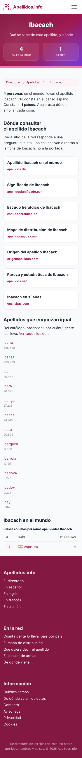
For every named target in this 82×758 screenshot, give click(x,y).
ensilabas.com (18, 303)
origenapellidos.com (22, 259)
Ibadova (10, 473)
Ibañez (8, 357)
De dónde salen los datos (24, 698)
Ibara (7, 386)
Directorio (13, 82)
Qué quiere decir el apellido (26, 649)
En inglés (10, 593)
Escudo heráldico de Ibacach (33, 207)
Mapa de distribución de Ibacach (37, 229)
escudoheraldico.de (22, 214)
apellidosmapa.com (22, 236)
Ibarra (8, 342)
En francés (12, 600)
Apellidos (32, 82)
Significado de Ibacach (28, 184)
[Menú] (74, 7)
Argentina (31, 546)
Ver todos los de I (33, 333)
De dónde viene (16, 662)
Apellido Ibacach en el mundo (34, 162)
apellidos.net (17, 281)
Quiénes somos (16, 692)
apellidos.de (16, 169)
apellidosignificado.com (25, 191)
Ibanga (9, 400)
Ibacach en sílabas (24, 297)
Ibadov (9, 487)
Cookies (10, 724)
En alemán (12, 606)
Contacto (11, 705)
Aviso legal (12, 711)
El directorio (13, 581)
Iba (6, 371)
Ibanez (8, 415)
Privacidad (12, 717)
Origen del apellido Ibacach (32, 252)
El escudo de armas (19, 655)
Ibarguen (10, 444)
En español (12, 587)
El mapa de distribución (23, 643)
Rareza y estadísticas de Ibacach (37, 274)
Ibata (7, 429)
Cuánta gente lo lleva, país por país (32, 636)
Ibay (6, 502)
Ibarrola (9, 458)
